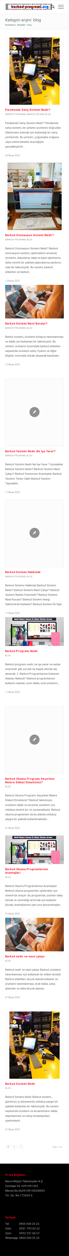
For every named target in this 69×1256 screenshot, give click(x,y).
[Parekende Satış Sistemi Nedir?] (34, 71)
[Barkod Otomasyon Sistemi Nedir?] (34, 196)
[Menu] (59, 7)
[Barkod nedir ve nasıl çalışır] (34, 934)
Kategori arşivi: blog (23, 20)
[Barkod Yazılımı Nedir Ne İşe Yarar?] (34, 412)
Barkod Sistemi (35, 114)
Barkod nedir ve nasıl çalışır (25, 956)
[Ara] (51, 7)
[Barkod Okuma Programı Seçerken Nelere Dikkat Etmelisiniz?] (34, 740)
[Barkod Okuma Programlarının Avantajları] (34, 849)
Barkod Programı (15, 114)
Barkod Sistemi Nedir (20, 1083)
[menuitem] (51, 7)
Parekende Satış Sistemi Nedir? (27, 109)
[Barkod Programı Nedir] (34, 631)
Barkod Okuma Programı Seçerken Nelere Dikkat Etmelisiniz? (30, 780)
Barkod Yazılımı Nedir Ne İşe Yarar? (30, 451)
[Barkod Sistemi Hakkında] (34, 533)
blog (48, 114)
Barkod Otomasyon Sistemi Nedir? (29, 235)
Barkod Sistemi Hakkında (23, 572)
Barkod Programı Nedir (21, 651)
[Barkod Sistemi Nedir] (34, 1045)
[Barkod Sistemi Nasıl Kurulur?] (34, 301)
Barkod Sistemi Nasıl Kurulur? (26, 323)
